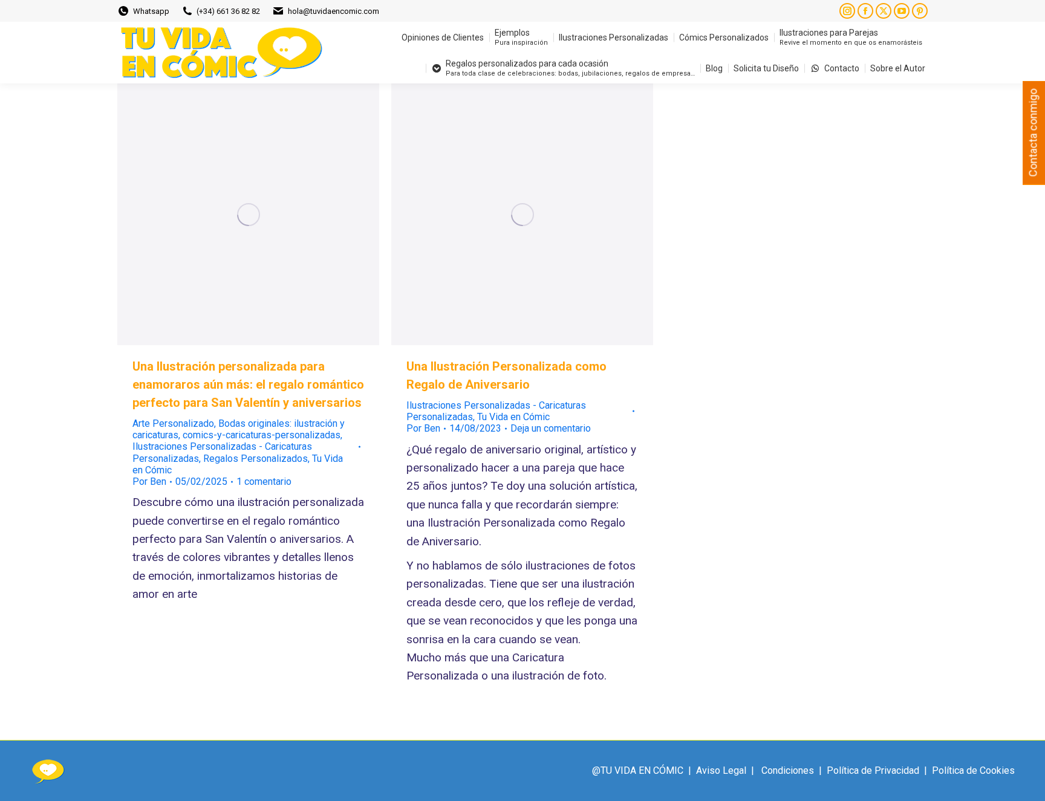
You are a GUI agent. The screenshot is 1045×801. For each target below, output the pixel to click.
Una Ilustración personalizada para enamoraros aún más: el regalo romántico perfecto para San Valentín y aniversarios (248, 384)
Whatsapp (151, 11)
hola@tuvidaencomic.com (333, 11)
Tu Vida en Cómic (513, 417)
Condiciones (787, 770)
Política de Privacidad (873, 770)
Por (149, 481)
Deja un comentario (550, 428)
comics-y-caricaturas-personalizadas (261, 435)
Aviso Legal (721, 770)
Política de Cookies (973, 770)
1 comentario (263, 481)
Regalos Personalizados (255, 458)
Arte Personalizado (173, 423)
